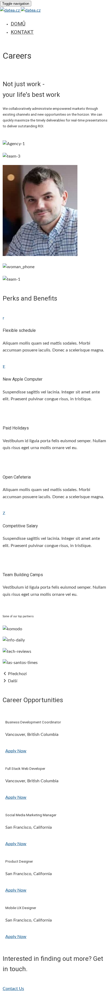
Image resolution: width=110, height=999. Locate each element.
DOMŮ (18, 24)
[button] (15, 751)
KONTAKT (22, 32)
